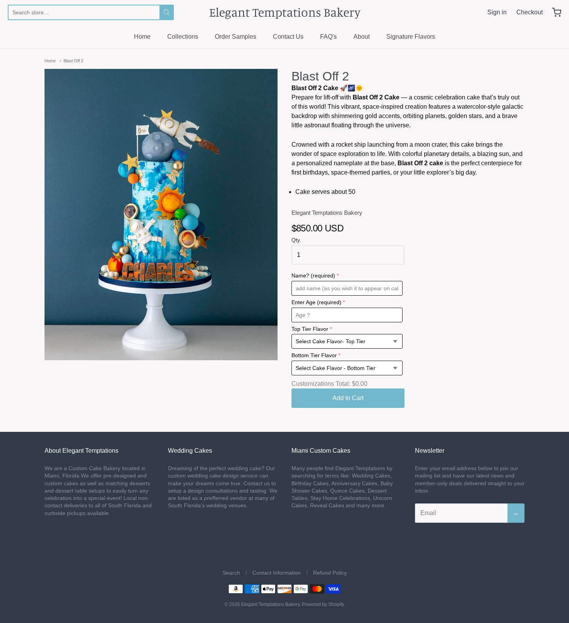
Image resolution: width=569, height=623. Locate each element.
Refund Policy (330, 573)
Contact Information (276, 573)
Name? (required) (313, 276)
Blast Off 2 (73, 60)
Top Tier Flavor (309, 329)
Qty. (296, 240)
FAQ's (328, 36)
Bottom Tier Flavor (314, 355)
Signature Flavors (410, 36)
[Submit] (166, 12)
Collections (182, 36)
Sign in (497, 12)
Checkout (529, 12)
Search (231, 573)
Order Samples (235, 36)
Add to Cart (347, 398)
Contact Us (288, 36)
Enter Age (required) (316, 302)
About (361, 36)
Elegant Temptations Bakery (284, 12)
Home (142, 36)
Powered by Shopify (323, 604)
